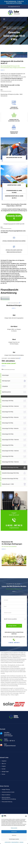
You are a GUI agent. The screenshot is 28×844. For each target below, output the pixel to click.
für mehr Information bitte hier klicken (9, 369)
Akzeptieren (14, 832)
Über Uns (4, 764)
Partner (3, 774)
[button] (26, 816)
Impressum (21, 842)
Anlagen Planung (6, 789)
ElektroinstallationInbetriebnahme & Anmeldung (9, 798)
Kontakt (3, 769)
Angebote (4, 761)
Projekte (4, 766)
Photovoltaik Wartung (7, 802)
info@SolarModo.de (14, 528)
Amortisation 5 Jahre (14, 185)
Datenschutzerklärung (15, 842)
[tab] (14, 93)
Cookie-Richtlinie (8, 842)
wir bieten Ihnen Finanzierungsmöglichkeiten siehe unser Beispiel (13, 230)
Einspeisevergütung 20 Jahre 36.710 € (14, 197)
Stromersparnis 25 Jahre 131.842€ (14, 192)
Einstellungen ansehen (14, 839)
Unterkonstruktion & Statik (8, 792)
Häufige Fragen (5, 771)
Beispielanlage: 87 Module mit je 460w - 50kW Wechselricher (11, 94)
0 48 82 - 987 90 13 (14, 525)
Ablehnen (14, 835)
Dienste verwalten (14, 828)
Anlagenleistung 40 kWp (14, 158)
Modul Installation (6, 795)
